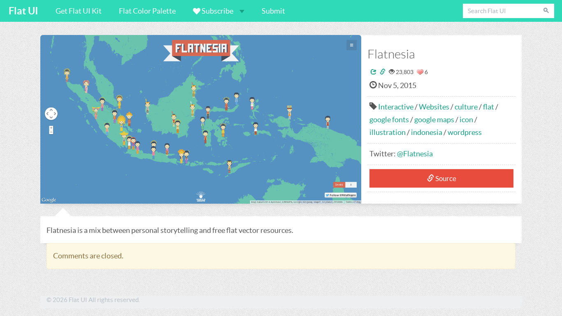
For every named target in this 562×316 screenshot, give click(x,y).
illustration (387, 132)
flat (488, 106)
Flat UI (23, 10)
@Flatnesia (415, 153)
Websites (434, 106)
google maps (434, 119)
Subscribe (217, 11)
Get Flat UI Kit (79, 11)
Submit (273, 11)
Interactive (395, 106)
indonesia (426, 132)
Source (445, 178)
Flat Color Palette (147, 11)
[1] (420, 72)
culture (466, 106)
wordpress (465, 132)
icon (466, 119)
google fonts (389, 119)
